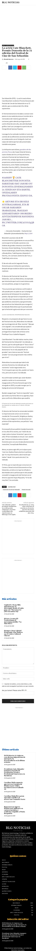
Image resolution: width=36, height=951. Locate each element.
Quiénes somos (18, 855)
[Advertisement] (18, 24)
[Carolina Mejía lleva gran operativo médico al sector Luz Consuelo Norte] (30, 799)
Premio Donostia (26, 489)
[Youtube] (19, 850)
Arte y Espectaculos (8, 45)
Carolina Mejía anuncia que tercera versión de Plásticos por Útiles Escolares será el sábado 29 (14, 786)
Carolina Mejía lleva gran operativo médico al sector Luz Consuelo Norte (14, 797)
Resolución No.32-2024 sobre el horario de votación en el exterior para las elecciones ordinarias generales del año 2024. (26, 509)
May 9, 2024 (28, 233)
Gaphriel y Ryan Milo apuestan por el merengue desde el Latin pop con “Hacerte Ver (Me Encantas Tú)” (14, 608)
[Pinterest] (20, 68)
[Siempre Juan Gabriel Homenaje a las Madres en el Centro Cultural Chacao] (28, 633)
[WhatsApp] (24, 68)
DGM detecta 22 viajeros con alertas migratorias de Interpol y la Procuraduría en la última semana (14, 924)
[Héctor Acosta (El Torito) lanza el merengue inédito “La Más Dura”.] (28, 621)
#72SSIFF (7, 177)
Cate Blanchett (11, 487)
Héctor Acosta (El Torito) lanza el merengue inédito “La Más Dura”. (12, 621)
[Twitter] (15, 68)
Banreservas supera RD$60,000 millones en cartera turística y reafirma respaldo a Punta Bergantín (14, 810)
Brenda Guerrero (8, 59)
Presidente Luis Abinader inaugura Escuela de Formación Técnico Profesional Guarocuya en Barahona (14, 772)
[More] (29, 68)
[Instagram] (23, 850)
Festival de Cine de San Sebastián (11, 489)
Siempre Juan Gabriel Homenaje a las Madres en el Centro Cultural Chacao (13, 633)
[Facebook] (10, 68)
